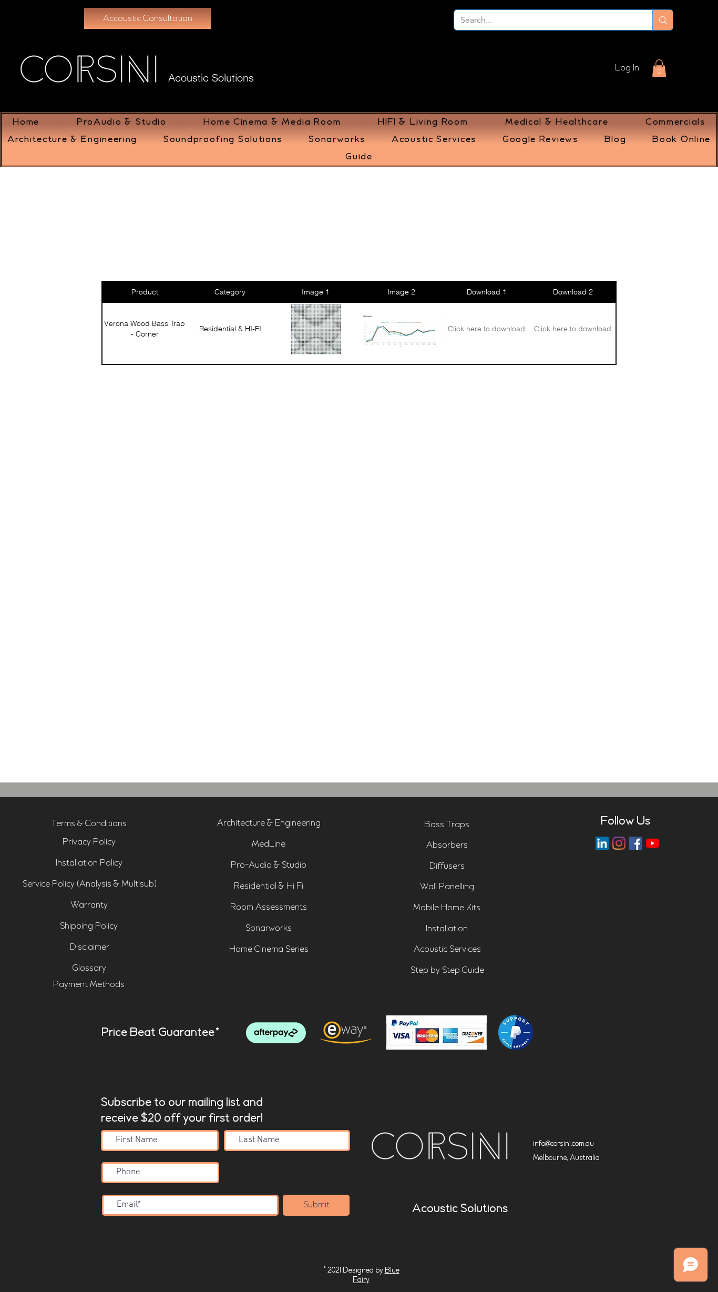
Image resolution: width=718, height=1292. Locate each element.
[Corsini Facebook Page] (635, 843)
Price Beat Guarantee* (160, 1033)
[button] (659, 68)
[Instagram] (618, 843)
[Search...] (662, 20)
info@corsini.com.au (563, 1143)
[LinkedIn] (602, 843)
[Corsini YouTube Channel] (652, 843)
